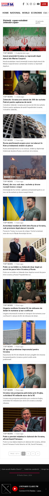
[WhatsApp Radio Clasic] (34, 4)
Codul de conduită (31, 469)
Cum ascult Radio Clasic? (12, 469)
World (26, 12)
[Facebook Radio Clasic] (24, 4)
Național (15, 12)
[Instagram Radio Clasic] (31, 4)
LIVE (44, 4)
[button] (6, 488)
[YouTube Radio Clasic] (38, 4)
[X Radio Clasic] (27, 4)
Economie (36, 12)
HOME (6, 12)
